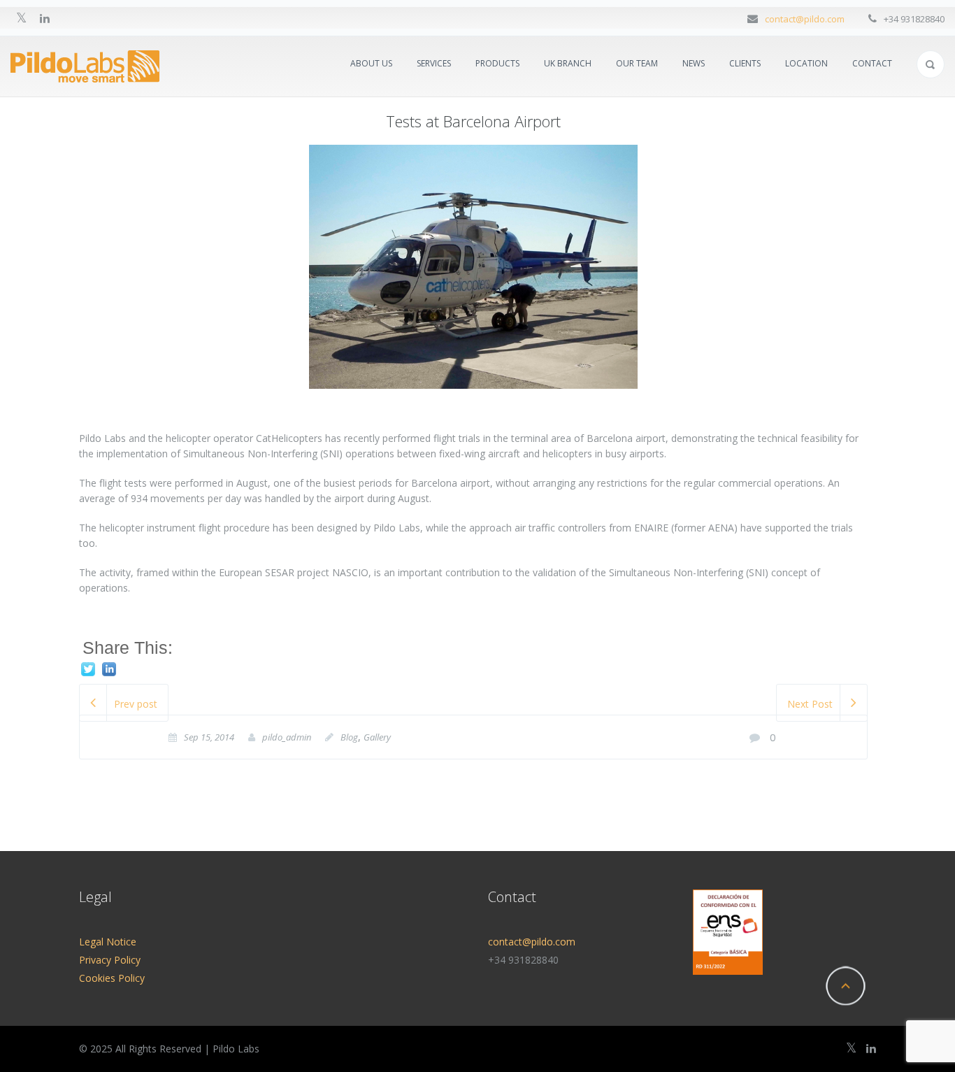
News (693, 63)
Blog (349, 737)
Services (434, 63)
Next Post (810, 703)
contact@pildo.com (805, 19)
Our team (637, 63)
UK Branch (567, 63)
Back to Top (845, 986)
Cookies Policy (112, 978)
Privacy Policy (110, 959)
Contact (872, 63)
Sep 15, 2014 (209, 737)
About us (371, 63)
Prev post (135, 703)
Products (497, 63)
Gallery (377, 737)
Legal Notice (107, 941)
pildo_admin (286, 737)
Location (806, 63)
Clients (745, 63)
